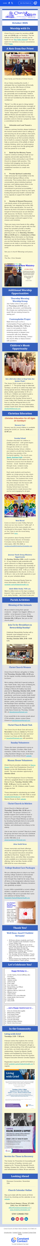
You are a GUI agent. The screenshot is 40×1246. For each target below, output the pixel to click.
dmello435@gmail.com (12, 409)
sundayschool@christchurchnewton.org (18, 546)
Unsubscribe (8, 1232)
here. (16, 533)
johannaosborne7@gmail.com (15, 840)
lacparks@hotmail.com (14, 738)
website (29, 756)
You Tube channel (21, 39)
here (11, 44)
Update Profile (17, 1232)
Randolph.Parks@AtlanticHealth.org (17, 898)
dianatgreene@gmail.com (18, 712)
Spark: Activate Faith (14, 457)
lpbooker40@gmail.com (12, 797)
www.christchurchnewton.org (20, 1210)
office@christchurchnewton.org (19, 1208)
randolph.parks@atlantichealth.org (16, 584)
